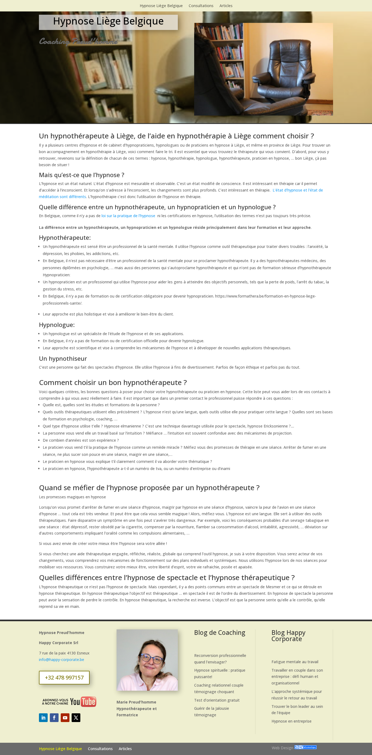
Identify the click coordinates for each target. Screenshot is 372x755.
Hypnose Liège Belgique (161, 6)
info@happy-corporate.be (61, 659)
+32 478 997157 (64, 677)
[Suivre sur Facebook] (54, 717)
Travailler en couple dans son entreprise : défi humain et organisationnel (297, 677)
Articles (226, 6)
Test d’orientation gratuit (217, 700)
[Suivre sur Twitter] (76, 717)
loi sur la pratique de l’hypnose (128, 215)
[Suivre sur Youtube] (65, 717)
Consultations (201, 6)
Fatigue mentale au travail (295, 661)
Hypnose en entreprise (292, 721)
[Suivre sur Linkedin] (43, 717)
